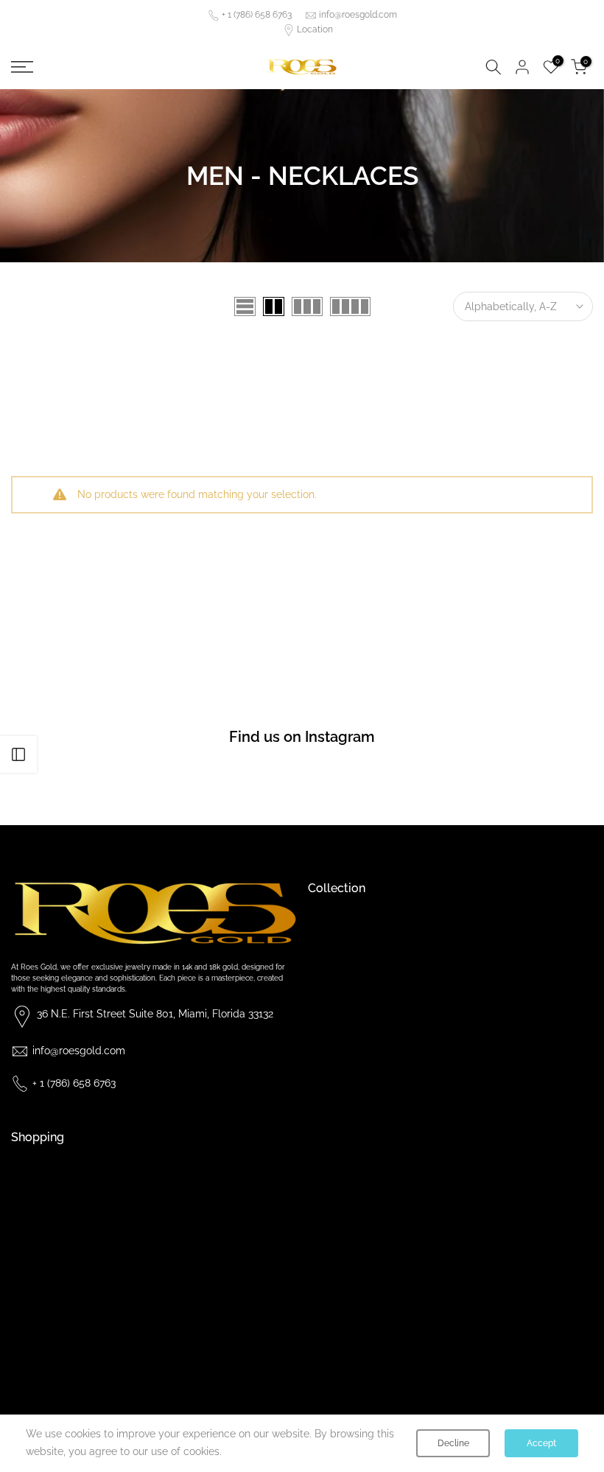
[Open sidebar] (18, 754)
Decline (453, 1443)
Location (315, 29)
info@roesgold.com (358, 15)
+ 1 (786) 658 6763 (257, 15)
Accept (541, 1443)
